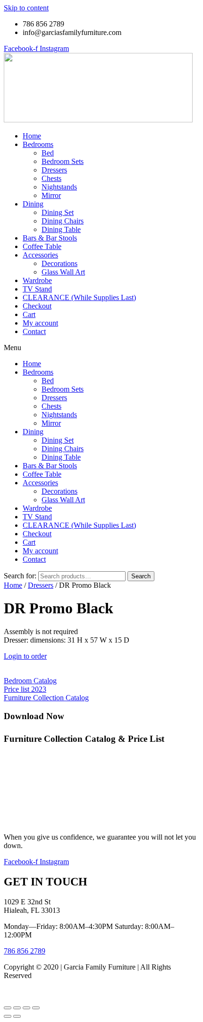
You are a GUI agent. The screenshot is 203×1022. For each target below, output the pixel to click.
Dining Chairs (63, 221)
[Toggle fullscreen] (17, 1007)
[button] (101, 348)
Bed (48, 153)
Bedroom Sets (63, 161)
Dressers (54, 170)
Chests (51, 178)
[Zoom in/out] (7, 1007)
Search (141, 576)
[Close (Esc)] (36, 1007)
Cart (29, 314)
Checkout (37, 306)
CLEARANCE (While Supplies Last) (79, 297)
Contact (34, 331)
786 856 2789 (24, 951)
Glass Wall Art (63, 272)
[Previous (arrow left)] (7, 1016)
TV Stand (37, 289)
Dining (33, 204)
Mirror (51, 195)
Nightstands (59, 187)
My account (40, 323)
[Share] (26, 1007)
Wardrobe (37, 280)
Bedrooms (38, 144)
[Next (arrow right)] (17, 1016)
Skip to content (26, 8)
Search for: (20, 576)
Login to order (25, 656)
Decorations (59, 263)
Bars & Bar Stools (50, 238)
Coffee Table (42, 246)
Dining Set (58, 212)
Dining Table (61, 229)
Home (32, 136)
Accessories (40, 255)
